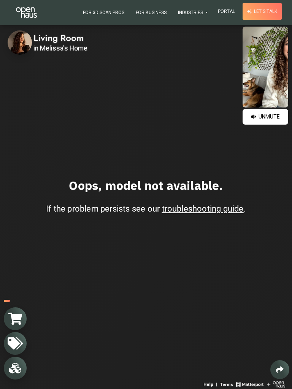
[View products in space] (15, 343)
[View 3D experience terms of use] (227, 383)
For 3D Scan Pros (103, 12)
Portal (226, 11)
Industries (191, 12)
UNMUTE (268, 117)
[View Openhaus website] (276, 383)
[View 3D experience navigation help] (211, 383)
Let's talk (265, 11)
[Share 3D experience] (279, 369)
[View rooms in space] (15, 368)
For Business (151, 12)
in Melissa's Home (60, 48)
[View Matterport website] (249, 383)
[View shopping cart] (15, 318)
